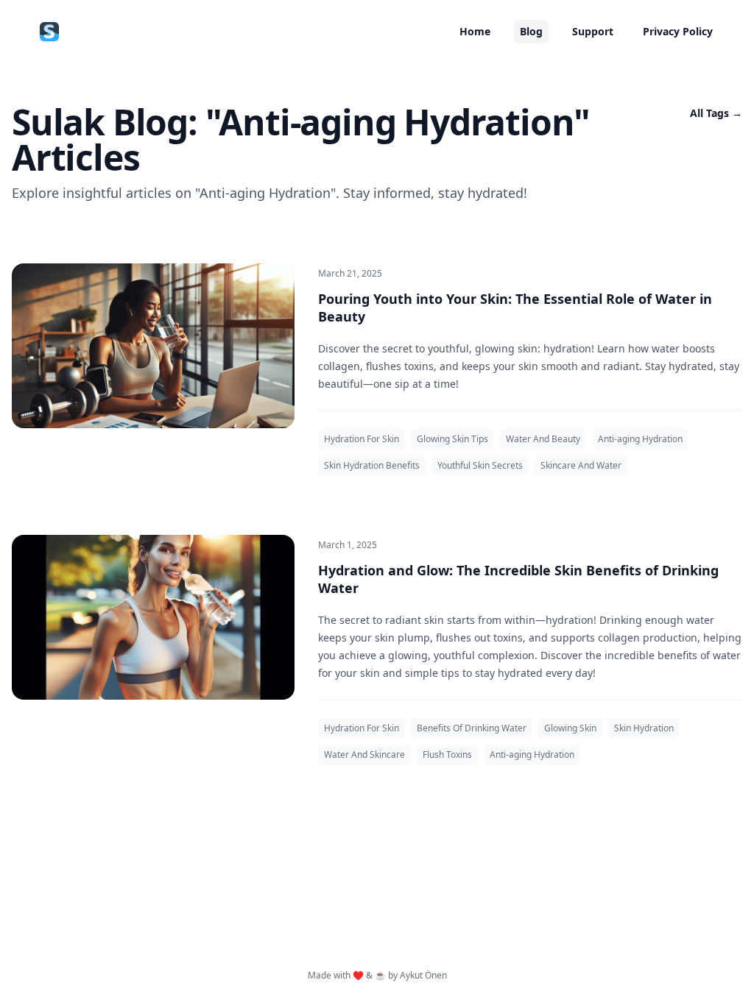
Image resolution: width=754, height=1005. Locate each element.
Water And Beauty (543, 439)
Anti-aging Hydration (640, 439)
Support (592, 31)
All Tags (716, 113)
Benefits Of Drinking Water (471, 728)
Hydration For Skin (361, 439)
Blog (531, 31)
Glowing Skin (570, 728)
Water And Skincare (364, 754)
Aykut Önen (423, 975)
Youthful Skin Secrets (480, 465)
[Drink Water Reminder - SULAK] (49, 32)
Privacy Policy (678, 31)
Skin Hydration (644, 728)
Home (474, 31)
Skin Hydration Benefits (372, 465)
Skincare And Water (580, 465)
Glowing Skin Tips (452, 439)
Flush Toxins (447, 754)
